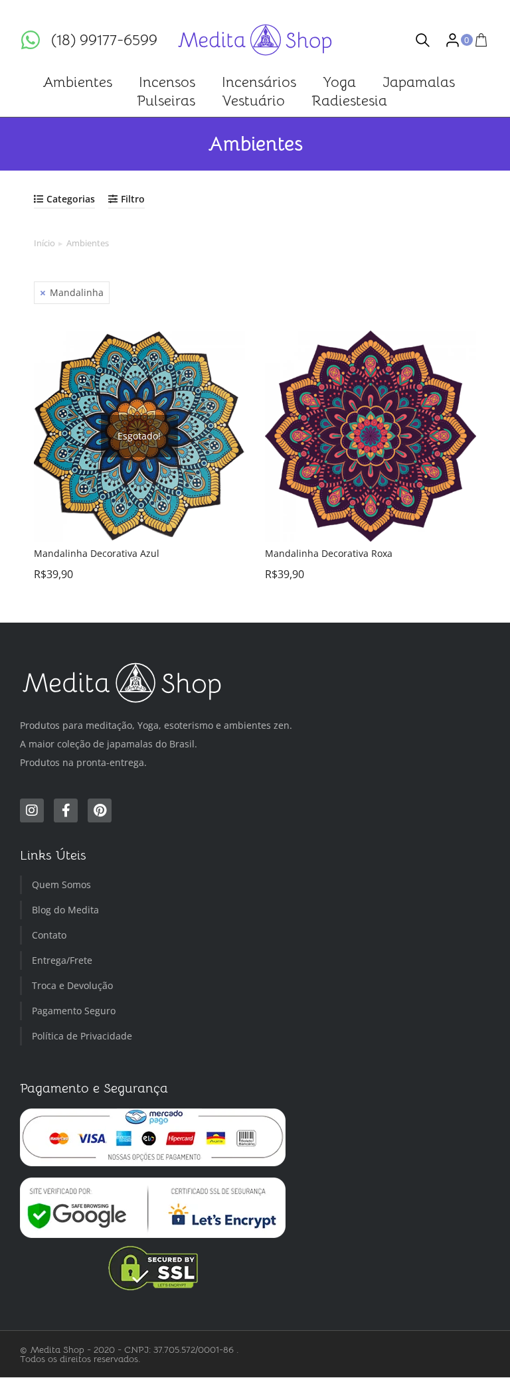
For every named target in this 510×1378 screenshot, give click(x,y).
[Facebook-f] (66, 811)
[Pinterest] (100, 811)
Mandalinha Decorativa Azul (96, 553)
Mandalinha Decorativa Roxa (328, 553)
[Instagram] (32, 811)
